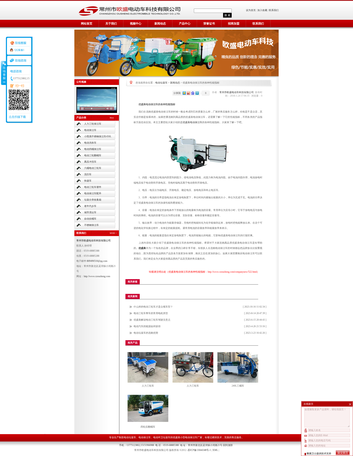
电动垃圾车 (161, 82)
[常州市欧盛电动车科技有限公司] (129, 15)
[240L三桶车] (237, 367)
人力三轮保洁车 (92, 123)
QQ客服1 (19, 50)
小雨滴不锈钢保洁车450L (97, 136)
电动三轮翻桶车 (92, 155)
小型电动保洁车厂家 (191, 437)
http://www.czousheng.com (97, 276)
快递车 (88, 180)
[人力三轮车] (147, 367)
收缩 (3, 73)
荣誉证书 (209, 23)
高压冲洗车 (90, 161)
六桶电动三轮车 (92, 168)
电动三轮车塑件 (92, 187)
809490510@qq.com (97, 261)
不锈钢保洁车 (91, 225)
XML (215, 450)
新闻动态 (160, 23)
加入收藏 (262, 10)
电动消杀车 (90, 142)
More (112, 118)
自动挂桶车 (90, 218)
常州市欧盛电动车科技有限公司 (237, 92)
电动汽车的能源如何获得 (147, 326)
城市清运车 (90, 212)
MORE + (113, 233)
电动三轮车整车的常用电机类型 (151, 313)
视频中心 (135, 23)
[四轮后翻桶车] (147, 408)
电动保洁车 (90, 130)
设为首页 (251, 10)
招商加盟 (233, 23)
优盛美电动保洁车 (192, 122)
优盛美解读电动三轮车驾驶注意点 (152, 319)
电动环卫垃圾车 (161, 437)
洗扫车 (88, 174)
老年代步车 (90, 206)
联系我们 (274, 10)
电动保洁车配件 (92, 193)
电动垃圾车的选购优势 (146, 332)
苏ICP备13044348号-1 (199, 450)
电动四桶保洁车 (92, 149)
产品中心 (184, 23)
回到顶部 (228, 445)
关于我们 (111, 23)
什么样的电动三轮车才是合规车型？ (153, 306)
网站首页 (86, 23)
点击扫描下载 (17, 116)
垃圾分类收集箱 (92, 199)
